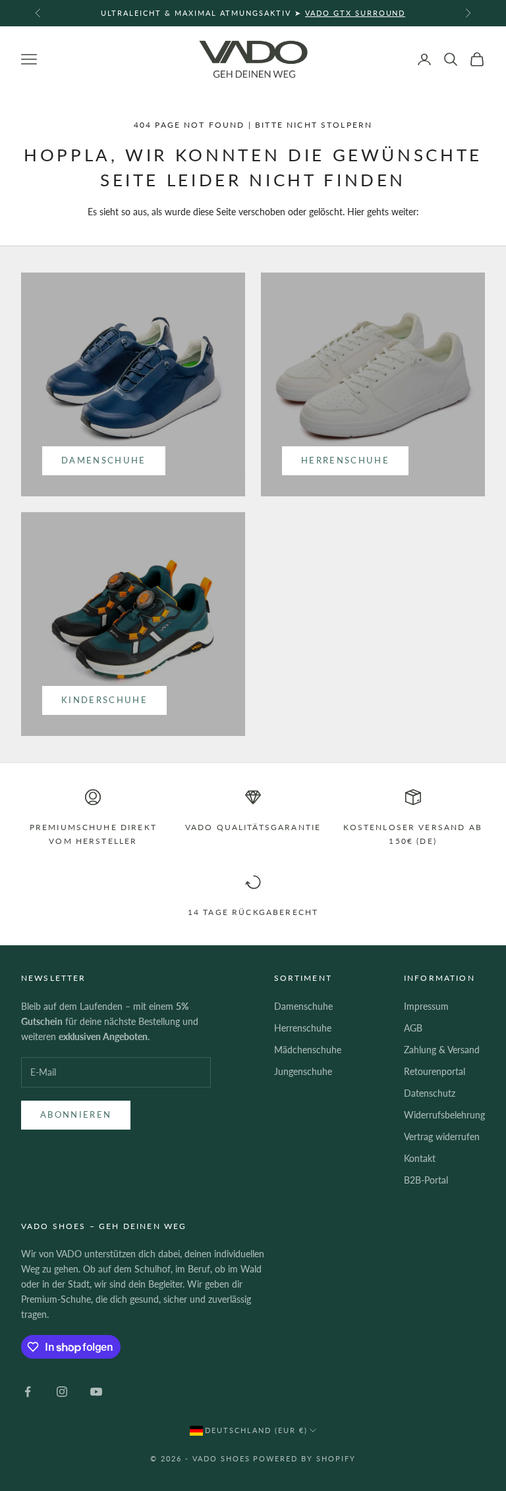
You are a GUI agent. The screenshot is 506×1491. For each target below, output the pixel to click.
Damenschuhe (103, 460)
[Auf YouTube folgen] (96, 1391)
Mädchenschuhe (307, 1049)
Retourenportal (434, 1071)
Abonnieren (75, 1114)
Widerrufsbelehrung (444, 1114)
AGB (413, 1027)
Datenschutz (429, 1093)
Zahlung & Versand (442, 1049)
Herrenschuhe (345, 460)
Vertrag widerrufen (442, 1136)
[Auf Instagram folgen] (62, 1391)
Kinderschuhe (104, 699)
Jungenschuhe (303, 1071)
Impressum (426, 1006)
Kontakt (420, 1158)
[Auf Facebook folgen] (27, 1391)
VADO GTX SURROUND (355, 13)
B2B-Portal (426, 1180)
